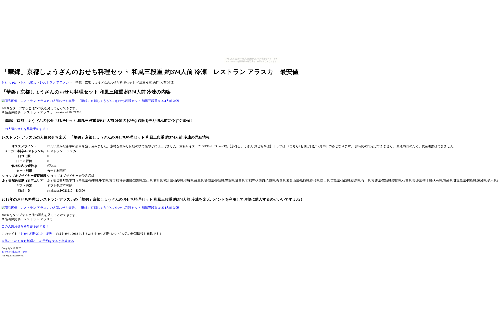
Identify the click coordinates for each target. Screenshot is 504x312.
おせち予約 (9, 82)
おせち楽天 (28, 82)
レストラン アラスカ (54, 82)
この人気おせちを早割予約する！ (25, 128)
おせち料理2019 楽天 (36, 233)
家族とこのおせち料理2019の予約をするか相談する (38, 241)
